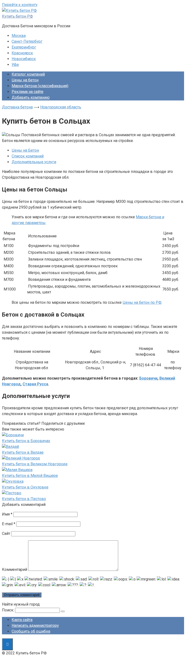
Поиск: (8, 610)
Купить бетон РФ (17, 16)
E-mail (8, 524)
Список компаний (28, 156)
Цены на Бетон (25, 150)
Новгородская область (60, 107)
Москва (19, 35)
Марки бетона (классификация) (40, 86)
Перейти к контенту (20, 4)
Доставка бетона (17, 107)
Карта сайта (22, 619)
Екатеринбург (24, 47)
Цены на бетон (25, 80)
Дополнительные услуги (34, 162)
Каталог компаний (28, 74)
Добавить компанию (31, 97)
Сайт (6, 533)
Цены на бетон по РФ (142, 302)
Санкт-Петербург (27, 41)
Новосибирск (24, 59)
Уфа (15, 64)
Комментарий (14, 569)
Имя (7, 514)
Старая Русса (35, 384)
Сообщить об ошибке (31, 631)
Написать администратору (35, 625)
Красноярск (22, 53)
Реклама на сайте (27, 91)
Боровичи (148, 378)
